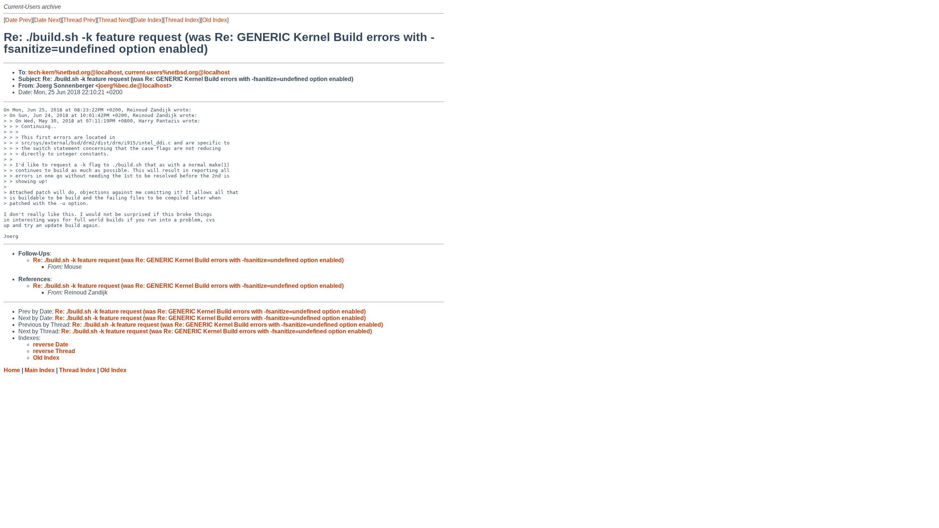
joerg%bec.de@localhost (133, 85)
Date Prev (18, 20)
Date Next (47, 20)
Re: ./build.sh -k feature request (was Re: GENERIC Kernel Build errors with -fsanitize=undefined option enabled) (188, 260)
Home (12, 370)
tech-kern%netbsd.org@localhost (75, 72)
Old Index (214, 20)
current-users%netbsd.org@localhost (177, 72)
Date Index (148, 20)
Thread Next (114, 20)
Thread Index (182, 20)
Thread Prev (79, 20)
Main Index (40, 370)
